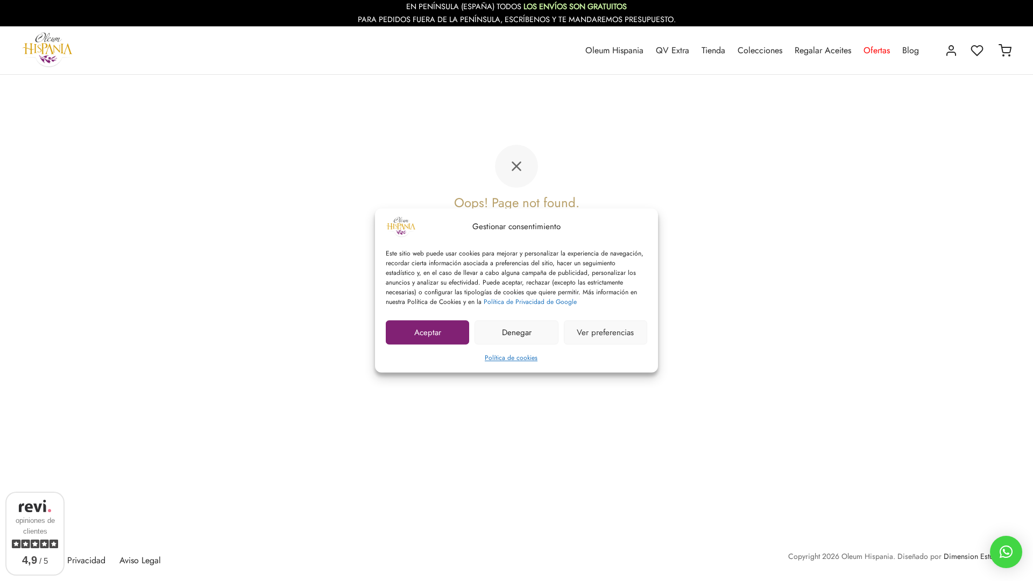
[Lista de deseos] (978, 50)
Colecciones (760, 50)
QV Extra (672, 50)
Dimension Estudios (975, 556)
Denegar (517, 332)
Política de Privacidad (65, 560)
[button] (1006, 552)
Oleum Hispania (614, 50)
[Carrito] (1005, 50)
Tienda (713, 50)
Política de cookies (511, 358)
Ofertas (877, 50)
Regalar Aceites (823, 50)
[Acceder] (951, 50)
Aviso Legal (140, 560)
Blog (910, 50)
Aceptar (427, 332)
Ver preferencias (605, 332)
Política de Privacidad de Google (530, 302)
